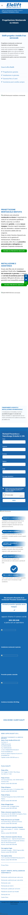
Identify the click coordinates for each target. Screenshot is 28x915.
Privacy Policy (4, 865)
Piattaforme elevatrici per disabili (10, 891)
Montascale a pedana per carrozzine (10, 889)
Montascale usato (6, 883)
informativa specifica (15, 489)
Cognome (4, 446)
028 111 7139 (7, 774)
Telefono (4, 461)
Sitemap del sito (5, 894)
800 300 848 (13, 783)
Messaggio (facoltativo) (7, 476)
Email (3, 469)
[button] (2, 5)
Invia (14, 500)
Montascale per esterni (7, 886)
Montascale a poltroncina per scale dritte (12, 880)
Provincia (4, 454)
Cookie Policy (4, 897)
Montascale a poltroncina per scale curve (12, 877)
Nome (3, 439)
